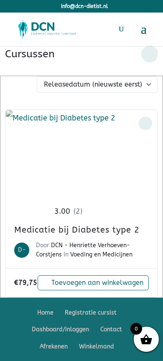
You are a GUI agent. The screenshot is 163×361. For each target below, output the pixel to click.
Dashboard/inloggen (60, 329)
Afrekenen (54, 346)
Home (45, 312)
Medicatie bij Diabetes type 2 (77, 230)
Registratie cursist (91, 312)
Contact (111, 329)
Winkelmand (96, 346)
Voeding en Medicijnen (101, 254)
